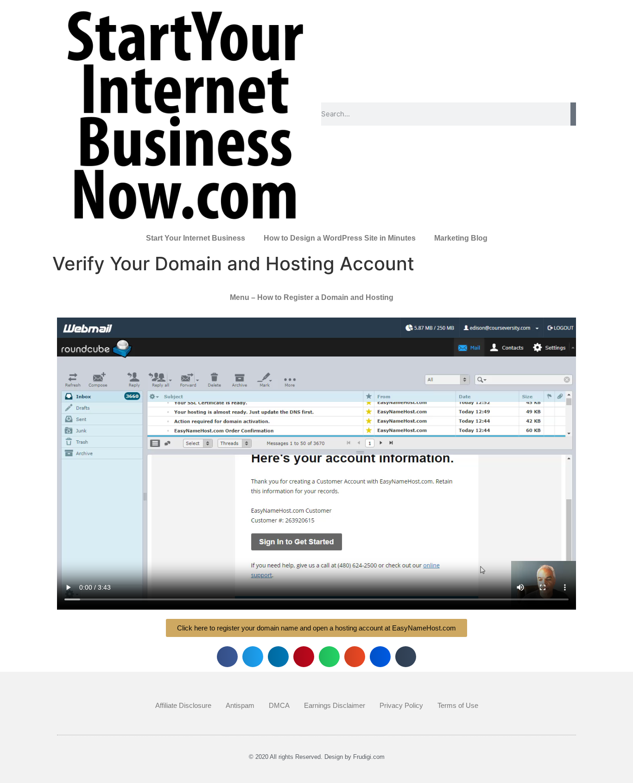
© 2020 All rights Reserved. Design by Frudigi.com (317, 756)
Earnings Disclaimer (334, 705)
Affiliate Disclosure (183, 705)
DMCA (279, 705)
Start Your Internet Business (195, 238)
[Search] (573, 114)
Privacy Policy (401, 705)
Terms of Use (457, 705)
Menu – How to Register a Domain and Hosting (311, 297)
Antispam (240, 705)
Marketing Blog (460, 238)
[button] (227, 656)
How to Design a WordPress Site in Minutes (340, 238)
